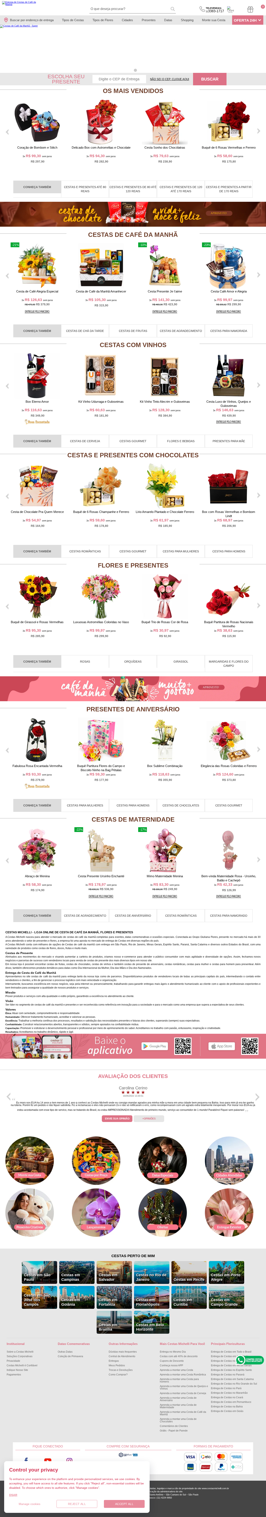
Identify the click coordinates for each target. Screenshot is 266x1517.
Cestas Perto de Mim (133, 1256)
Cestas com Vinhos (133, 344)
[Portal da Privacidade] (128, 1456)
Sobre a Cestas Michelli (20, 1351)
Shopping (187, 20)
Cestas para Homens (228, 551)
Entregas (114, 1360)
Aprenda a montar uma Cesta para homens (179, 1380)
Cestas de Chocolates (181, 805)
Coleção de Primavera (70, 1356)
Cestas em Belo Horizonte (150, 1327)
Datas (168, 20)
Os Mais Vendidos (133, 90)
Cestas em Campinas (70, 1277)
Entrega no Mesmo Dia (173, 1351)
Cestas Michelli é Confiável (22, 1365)
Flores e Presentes (133, 565)
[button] (130, 70)
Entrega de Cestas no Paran (227, 1374)
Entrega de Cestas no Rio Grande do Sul (234, 1383)
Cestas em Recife (189, 1279)
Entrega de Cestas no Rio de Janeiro (232, 1360)
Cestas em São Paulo (37, 1277)
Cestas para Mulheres (181, 551)
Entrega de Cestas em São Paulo (230, 1356)
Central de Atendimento (122, 1356)
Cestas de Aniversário (133, 915)
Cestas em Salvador (108, 1277)
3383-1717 (215, 10)
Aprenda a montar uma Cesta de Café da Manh (183, 1413)
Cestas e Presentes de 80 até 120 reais (133, 189)
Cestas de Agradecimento (181, 331)
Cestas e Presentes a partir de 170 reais (228, 189)
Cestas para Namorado (228, 915)
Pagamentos (14, 1374)
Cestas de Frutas (133, 331)
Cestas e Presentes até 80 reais (85, 189)
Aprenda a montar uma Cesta (176, 1370)
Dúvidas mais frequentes (123, 1351)
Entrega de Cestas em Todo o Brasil (231, 1351)
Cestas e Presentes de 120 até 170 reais (181, 189)
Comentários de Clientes (174, 1426)
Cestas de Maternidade (133, 819)
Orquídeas (133, 661)
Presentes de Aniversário (133, 709)
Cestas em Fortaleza (108, 1302)
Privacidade (13, 1360)
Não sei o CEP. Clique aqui (169, 79)
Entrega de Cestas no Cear (227, 1397)
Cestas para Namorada (228, 331)
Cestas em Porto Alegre (225, 1277)
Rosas (85, 661)
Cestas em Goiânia (70, 1302)
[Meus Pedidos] (250, 9)
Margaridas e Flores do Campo (229, 663)
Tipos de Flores (102, 20)
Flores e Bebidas (181, 441)
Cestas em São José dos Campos (37, 1300)
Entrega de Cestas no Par (226, 1388)
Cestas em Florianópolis (148, 1302)
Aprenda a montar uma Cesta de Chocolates (178, 1420)
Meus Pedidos (117, 1365)
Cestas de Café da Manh (133, 234)
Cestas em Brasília (108, 1327)
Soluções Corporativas (19, 1356)
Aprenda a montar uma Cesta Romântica (183, 1374)
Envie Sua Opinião (117, 1118)
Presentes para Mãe (229, 441)
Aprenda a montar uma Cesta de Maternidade (178, 1406)
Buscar (209, 79)
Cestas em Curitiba (183, 1302)
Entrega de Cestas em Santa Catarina (232, 1379)
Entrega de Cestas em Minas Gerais (231, 1365)
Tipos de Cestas (73, 20)
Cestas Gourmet (133, 441)
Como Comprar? (118, 1374)
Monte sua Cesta (213, 20)
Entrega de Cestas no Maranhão (229, 1392)
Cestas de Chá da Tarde (85, 331)
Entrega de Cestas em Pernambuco (231, 1402)
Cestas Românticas (85, 551)
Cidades (127, 20)
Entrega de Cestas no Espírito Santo (231, 1370)
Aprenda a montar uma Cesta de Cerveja (183, 1393)
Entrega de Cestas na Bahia (227, 1406)
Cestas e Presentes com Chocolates (133, 455)
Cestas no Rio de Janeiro (151, 1277)
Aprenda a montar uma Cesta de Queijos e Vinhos (184, 1387)
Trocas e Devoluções (121, 1370)
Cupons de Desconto (172, 1360)
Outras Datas (65, 1351)
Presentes (149, 20)
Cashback (230, 9)
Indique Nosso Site (17, 1370)
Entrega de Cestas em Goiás (227, 1411)
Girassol (181, 661)
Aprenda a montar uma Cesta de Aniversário (178, 1399)
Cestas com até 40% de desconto (179, 1356)
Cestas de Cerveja (85, 441)
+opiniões (149, 1118)
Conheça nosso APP (171, 1365)
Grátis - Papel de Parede (174, 1430)
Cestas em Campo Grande (224, 1302)
